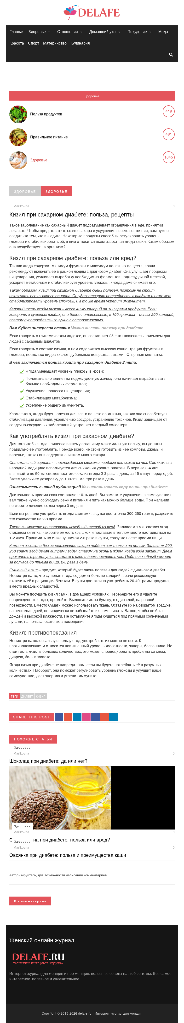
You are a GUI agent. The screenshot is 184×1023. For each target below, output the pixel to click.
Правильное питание (49, 137)
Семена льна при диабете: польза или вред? (59, 839)
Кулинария (80, 43)
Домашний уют (102, 31)
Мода (163, 31)
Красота (17, 43)
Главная (17, 31)
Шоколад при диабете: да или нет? (48, 760)
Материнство (55, 43)
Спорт (33, 43)
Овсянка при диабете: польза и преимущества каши (67, 854)
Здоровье (37, 31)
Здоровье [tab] (92, 95)
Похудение (137, 31)
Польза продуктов (46, 114)
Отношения (67, 31)
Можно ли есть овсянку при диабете (107, 327)
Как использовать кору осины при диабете (125, 486)
